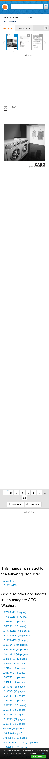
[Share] (46, 28)
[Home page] (5, 7)
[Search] (46, 6)
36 (24, 498)
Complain (34, 504)
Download (16, 504)
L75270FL (8, 580)
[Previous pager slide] (3, 43)
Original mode (24, 28)
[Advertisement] (24, 78)
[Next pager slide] (45, 43)
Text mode (7, 28)
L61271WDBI (10, 585)
